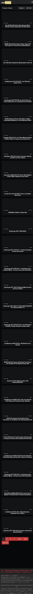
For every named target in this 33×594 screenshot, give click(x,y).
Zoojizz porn (9, 572)
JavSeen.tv (17, 572)
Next (4, 543)
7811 (19, 539)
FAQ (2, 570)
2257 (2, 572)
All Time (30, 8)
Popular (22, 8)
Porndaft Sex (26, 572)
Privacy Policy (24, 570)
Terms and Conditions (12, 570)
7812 (25, 539)
